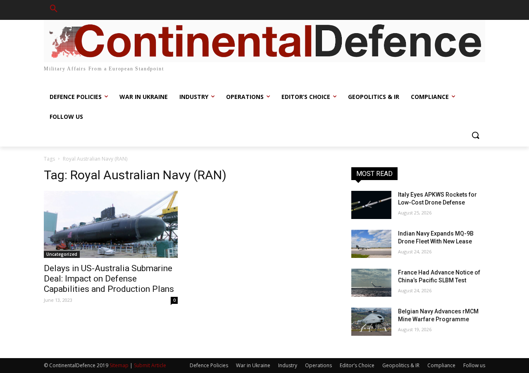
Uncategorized (61, 254)
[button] (54, 10)
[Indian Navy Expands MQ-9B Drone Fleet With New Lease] (371, 244)
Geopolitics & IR (400, 365)
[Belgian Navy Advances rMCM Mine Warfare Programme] (371, 322)
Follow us (474, 365)
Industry (287, 365)
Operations (318, 365)
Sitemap (119, 365)
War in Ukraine (253, 365)
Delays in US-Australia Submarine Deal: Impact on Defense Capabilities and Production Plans (109, 278)
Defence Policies (209, 365)
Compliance (441, 365)
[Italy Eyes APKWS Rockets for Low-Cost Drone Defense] (371, 205)
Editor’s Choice (357, 365)
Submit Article (150, 365)
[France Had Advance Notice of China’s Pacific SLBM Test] (371, 283)
